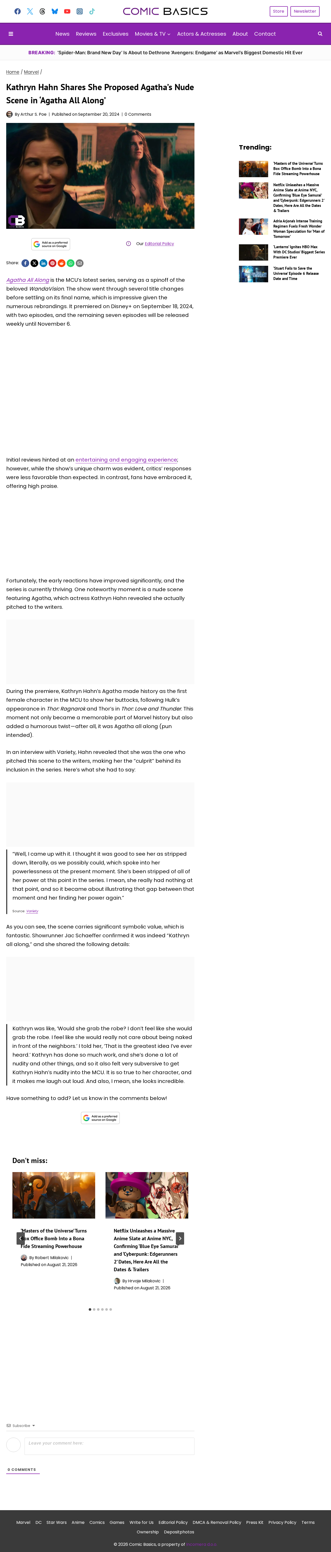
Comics (97, 1522)
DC (38, 1522)
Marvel (23, 1522)
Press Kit (255, 1522)
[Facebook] (17, 11)
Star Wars (57, 1522)
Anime (78, 1522)
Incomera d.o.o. (201, 1544)
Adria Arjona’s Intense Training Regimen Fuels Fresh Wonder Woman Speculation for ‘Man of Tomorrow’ (299, 229)
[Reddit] (61, 263)
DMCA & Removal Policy (217, 1522)
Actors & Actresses (201, 33)
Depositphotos (179, 1532)
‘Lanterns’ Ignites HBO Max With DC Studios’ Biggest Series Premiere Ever (299, 252)
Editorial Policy (159, 244)
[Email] (80, 263)
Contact (265, 33)
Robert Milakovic (52, 1258)
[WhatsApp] (70, 263)
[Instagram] (79, 11)
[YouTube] (67, 11)
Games (117, 1522)
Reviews (86, 33)
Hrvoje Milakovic (144, 1281)
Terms (308, 1522)
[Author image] (9, 114)
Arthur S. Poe (33, 114)
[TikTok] (92, 11)
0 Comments (138, 114)
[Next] (180, 1238)
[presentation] (53, 1195)
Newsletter (305, 11)
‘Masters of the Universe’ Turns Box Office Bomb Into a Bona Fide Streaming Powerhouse (54, 1238)
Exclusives (116, 33)
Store (278, 11)
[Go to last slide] (21, 1238)
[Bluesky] (55, 11)
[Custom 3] (42, 11)
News (62, 33)
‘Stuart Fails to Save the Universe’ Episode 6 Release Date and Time (296, 273)
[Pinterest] (52, 263)
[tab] (90, 1309)
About (240, 33)
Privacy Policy (282, 1522)
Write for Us (142, 1522)
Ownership (148, 1532)
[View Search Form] (320, 33)
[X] (34, 263)
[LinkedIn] (43, 263)
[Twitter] (30, 11)
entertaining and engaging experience (126, 459)
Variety (32, 911)
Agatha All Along (27, 280)
